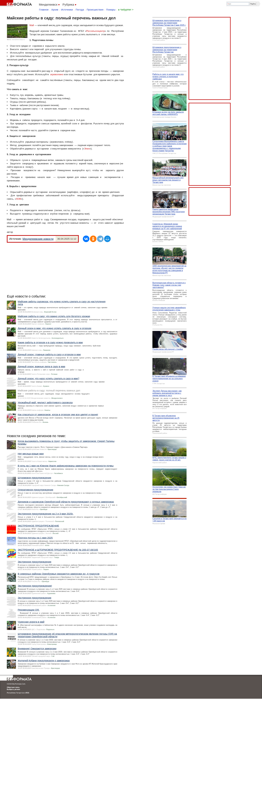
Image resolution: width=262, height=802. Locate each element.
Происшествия (95, 9)
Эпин (87, 148)
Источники (67, 9)
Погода (80, 9)
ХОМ (18, 199)
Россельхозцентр (95, 31)
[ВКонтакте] (86, 239)
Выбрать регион (13, 689)
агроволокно (56, 74)
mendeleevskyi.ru (18, 40)
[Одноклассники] (93, 239)
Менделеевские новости (38, 238)
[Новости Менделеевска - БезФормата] (16, 3)
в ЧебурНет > (125, 9)
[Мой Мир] (107, 239)
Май (31, 25)
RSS (27, 693)
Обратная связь (13, 687)
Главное (44, 9)
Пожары (110, 9)
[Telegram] (100, 239)
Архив (54, 9)
